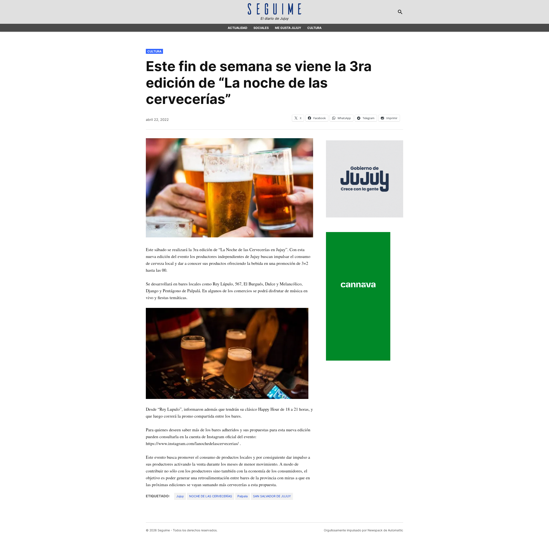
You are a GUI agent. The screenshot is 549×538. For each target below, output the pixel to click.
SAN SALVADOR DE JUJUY (272, 496)
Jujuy (180, 496)
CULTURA (314, 28)
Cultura (154, 51)
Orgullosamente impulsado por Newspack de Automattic (363, 530)
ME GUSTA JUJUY (288, 28)
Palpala (242, 496)
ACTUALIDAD (237, 28)
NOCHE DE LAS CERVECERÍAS (210, 496)
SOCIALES (261, 28)
